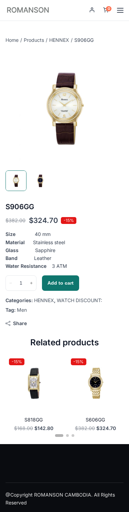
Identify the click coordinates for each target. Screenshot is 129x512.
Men (22, 310)
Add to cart (60, 283)
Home (12, 40)
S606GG (95, 419)
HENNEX (59, 40)
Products (34, 40)
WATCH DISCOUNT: (79, 300)
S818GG (33, 419)
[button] (92, 10)
